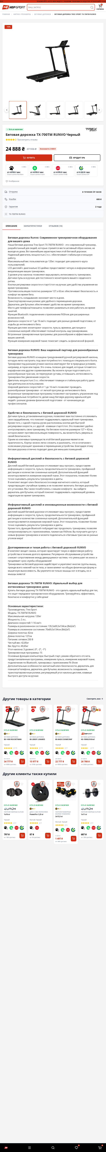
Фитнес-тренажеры (22, 14)
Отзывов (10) (56, 226)
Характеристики (33, 226)
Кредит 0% (79, 157)
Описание (11, 226)
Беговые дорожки (42, 14)
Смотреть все (93, 698)
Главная (6, 14)
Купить (31, 157)
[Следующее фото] (97, 72)
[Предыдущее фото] (9, 72)
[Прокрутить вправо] (99, 110)
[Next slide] (103, 735)
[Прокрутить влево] (7, 110)
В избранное (14, 181)
